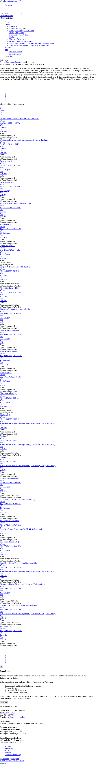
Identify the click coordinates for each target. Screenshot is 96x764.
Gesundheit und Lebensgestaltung (21, 41)
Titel (1, 108)
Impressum (9, 748)
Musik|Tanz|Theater (16, 33)
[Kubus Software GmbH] (3, 763)
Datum (2, 110)
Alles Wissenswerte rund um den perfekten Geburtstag (29, 45)
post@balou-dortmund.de (15, 717)
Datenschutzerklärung (13, 755)
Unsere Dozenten (15, 52)
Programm (8, 24)
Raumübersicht (14, 54)
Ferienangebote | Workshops (19, 35)
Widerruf (8, 753)
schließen (4, 702)
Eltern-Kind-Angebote (17, 28)
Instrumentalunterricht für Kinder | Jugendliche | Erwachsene (31, 43)
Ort (1, 112)
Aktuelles (8, 48)
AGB (7, 750)
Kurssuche (9, 5)
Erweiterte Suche (6, 16)
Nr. (1, 115)
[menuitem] (50, 5)
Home (7, 22)
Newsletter (9, 56)
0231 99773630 (9, 713)
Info (6, 50)
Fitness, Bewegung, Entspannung (21, 31)
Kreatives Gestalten (16, 39)
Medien (12, 37)
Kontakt (8, 746)
